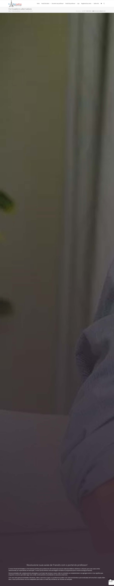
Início (38, 3)
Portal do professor (70, 3)
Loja (78, 3)
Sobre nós (96, 3)
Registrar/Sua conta (86, 3)
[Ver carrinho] (101, 3)
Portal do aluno (45, 3)
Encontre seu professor (58, 3)
